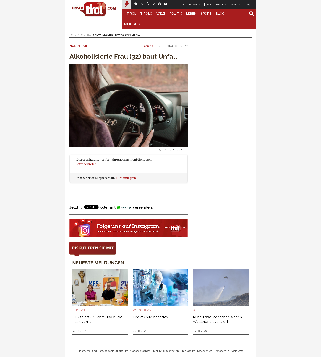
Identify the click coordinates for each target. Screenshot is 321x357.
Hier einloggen (126, 178)
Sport (206, 13)
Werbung (221, 4)
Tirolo (146, 13)
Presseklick (195, 4)
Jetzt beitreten (86, 164)
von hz (148, 46)
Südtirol (79, 310)
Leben (191, 13)
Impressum (188, 350)
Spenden (236, 4)
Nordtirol (85, 35)
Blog (220, 13)
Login (249, 4)
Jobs (208, 4)
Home (72, 35)
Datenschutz (204, 350)
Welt (161, 13)
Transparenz (221, 350)
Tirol (131, 13)
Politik (176, 13)
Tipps (182, 4)
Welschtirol (142, 310)
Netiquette (237, 350)
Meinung (132, 24)
